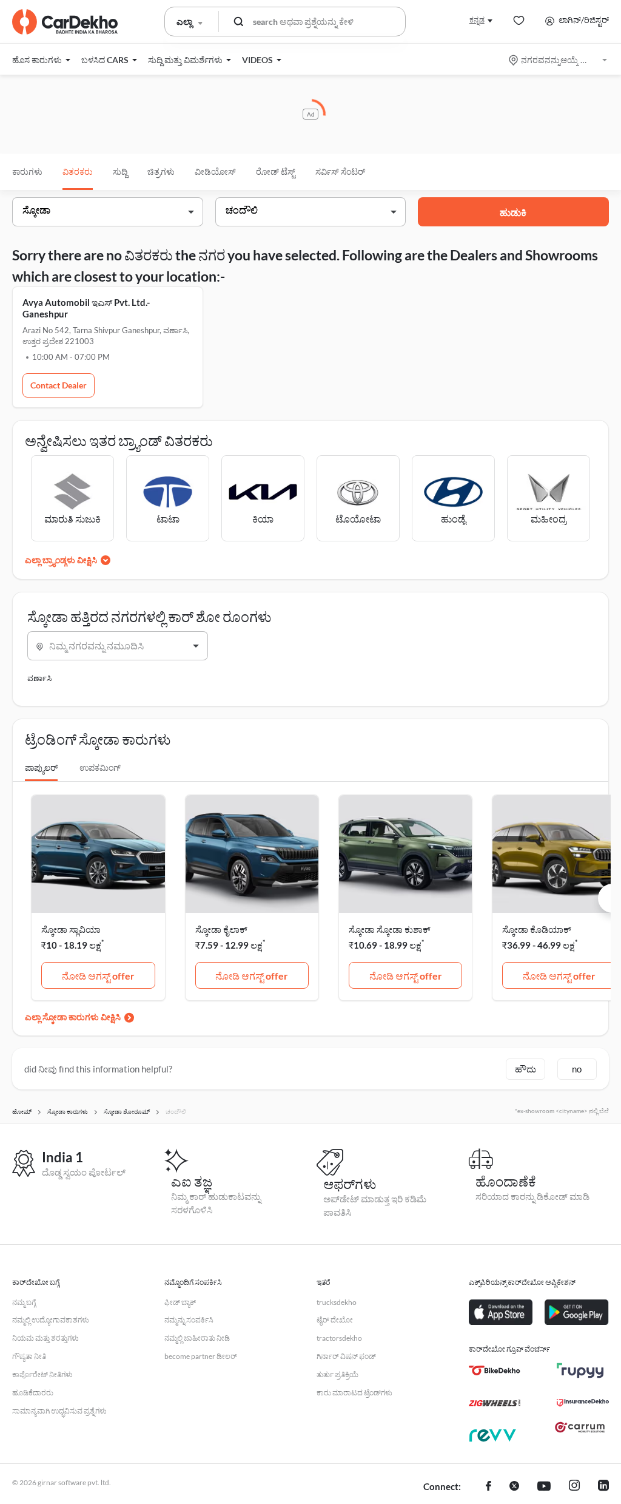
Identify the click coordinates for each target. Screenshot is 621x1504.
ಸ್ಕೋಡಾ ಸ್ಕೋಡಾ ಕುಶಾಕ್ (390, 929)
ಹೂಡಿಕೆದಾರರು (32, 1392)
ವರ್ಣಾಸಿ (39, 678)
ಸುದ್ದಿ (120, 171)
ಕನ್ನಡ (477, 19)
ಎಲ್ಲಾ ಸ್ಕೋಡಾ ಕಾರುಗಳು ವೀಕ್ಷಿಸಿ (73, 1017)
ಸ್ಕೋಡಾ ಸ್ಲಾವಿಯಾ (71, 929)
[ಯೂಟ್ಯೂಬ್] (544, 1487)
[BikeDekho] (494, 1370)
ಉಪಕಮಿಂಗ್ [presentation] (100, 767)
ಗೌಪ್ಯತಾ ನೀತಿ (29, 1356)
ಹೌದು (525, 1068)
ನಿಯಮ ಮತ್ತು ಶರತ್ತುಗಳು (45, 1338)
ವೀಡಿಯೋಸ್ (215, 171)
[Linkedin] (603, 1487)
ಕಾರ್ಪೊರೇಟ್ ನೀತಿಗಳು (42, 1374)
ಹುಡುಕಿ (513, 212)
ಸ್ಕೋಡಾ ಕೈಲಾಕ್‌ (221, 929)
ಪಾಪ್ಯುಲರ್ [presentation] (41, 767)
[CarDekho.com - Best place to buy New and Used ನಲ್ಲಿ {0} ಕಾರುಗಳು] (65, 22)
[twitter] (514, 1487)
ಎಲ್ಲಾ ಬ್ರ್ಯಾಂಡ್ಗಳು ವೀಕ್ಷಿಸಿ (61, 560)
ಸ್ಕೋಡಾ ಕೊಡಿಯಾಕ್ (536, 929)
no (577, 1068)
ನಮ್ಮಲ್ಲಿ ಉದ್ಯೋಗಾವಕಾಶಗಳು (50, 1319)
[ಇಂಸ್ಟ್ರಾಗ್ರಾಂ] (574, 1487)
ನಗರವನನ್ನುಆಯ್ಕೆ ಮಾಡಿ (559, 60)
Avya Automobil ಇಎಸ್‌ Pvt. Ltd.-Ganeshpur (86, 308)
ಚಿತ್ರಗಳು (161, 171)
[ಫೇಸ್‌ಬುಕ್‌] (488, 1487)
